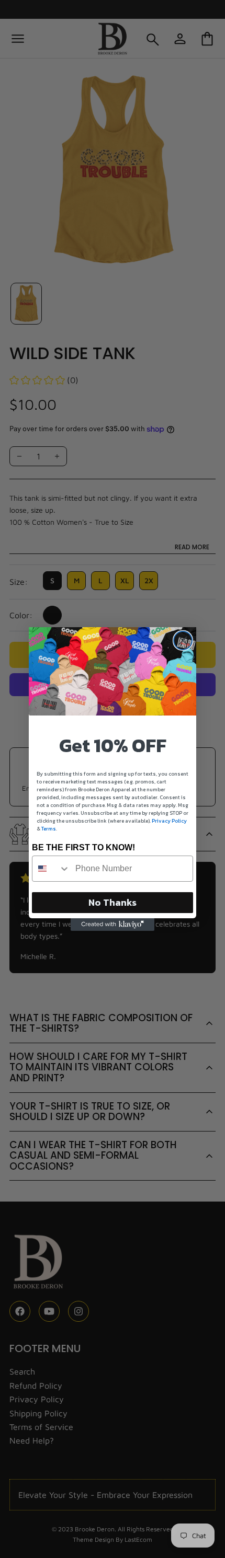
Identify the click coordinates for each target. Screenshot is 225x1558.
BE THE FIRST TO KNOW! (83, 847)
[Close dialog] (183, 640)
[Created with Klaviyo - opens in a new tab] (112, 924)
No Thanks (112, 902)
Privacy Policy (169, 821)
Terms (48, 829)
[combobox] (51, 868)
